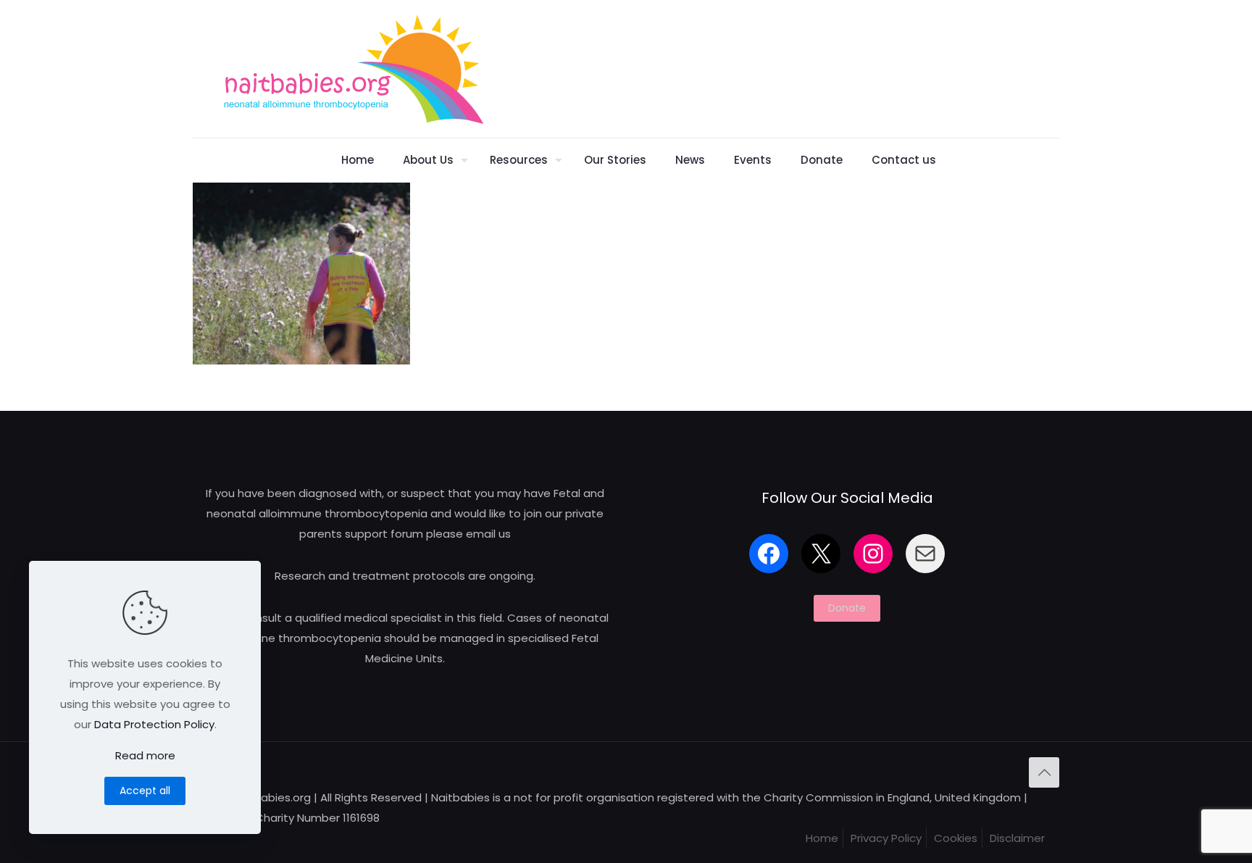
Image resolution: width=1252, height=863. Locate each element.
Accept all (145, 790)
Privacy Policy (886, 838)
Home (822, 838)
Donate (847, 608)
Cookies (955, 838)
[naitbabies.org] (352, 69)
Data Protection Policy (154, 724)
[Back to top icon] (1044, 772)
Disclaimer (1017, 838)
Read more (145, 755)
